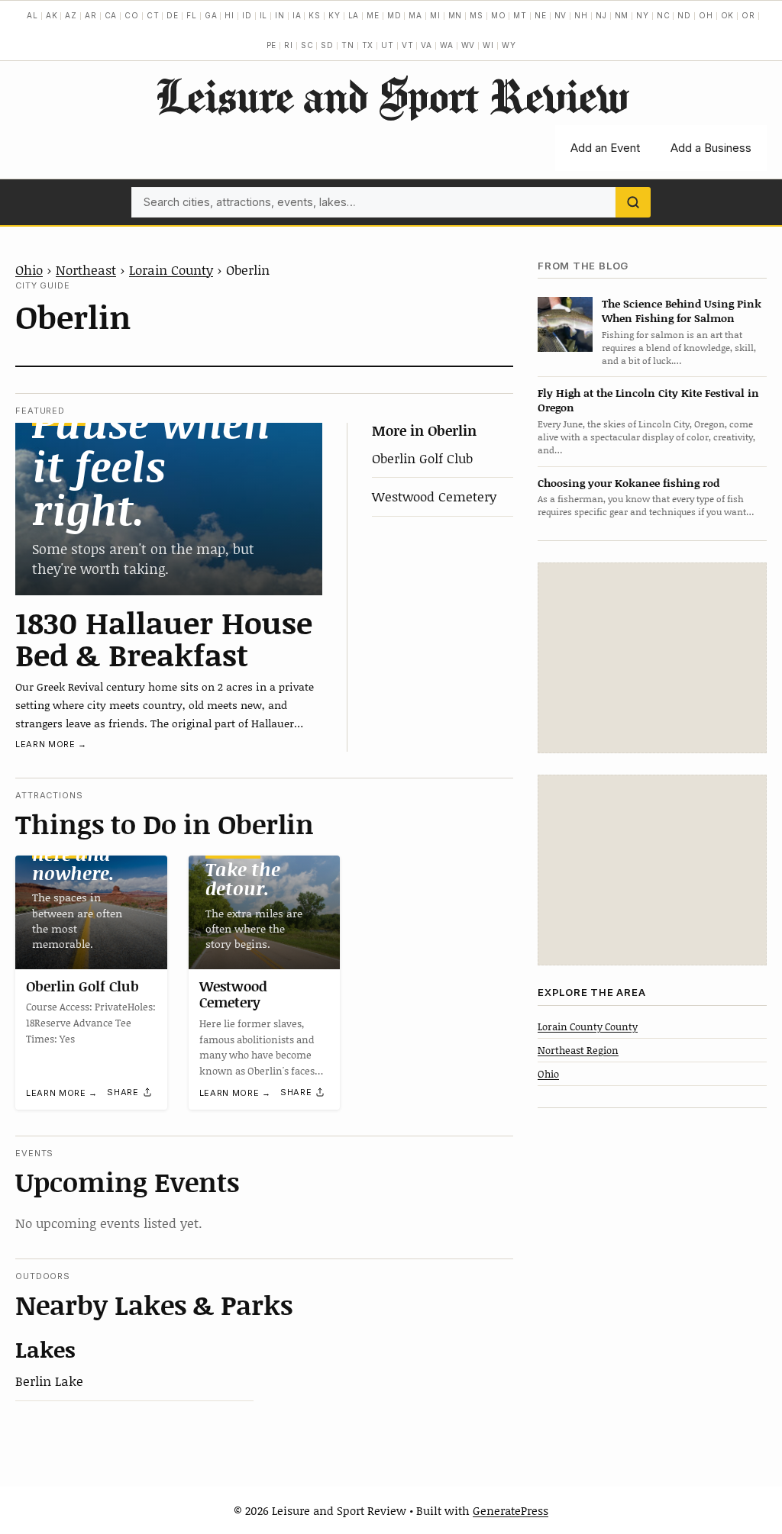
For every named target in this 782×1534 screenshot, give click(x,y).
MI (435, 15)
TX (368, 45)
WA (447, 45)
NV (560, 15)
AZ (71, 15)
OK (728, 15)
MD (394, 15)
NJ (601, 15)
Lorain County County (588, 1026)
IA (297, 15)
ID (247, 15)
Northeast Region (578, 1050)
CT (153, 15)
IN (280, 15)
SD (327, 45)
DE (172, 15)
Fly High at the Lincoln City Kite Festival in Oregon (648, 400)
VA (426, 45)
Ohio (29, 269)
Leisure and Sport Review (391, 95)
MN (455, 15)
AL (32, 15)
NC (664, 15)
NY (642, 15)
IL (264, 15)
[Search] (633, 202)
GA (211, 15)
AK (52, 15)
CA (111, 15)
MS (476, 15)
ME (373, 15)
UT (387, 45)
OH (706, 15)
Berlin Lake (49, 1380)
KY (334, 15)
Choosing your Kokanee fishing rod (628, 483)
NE (541, 15)
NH (581, 15)
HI (229, 15)
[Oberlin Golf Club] (91, 912)
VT (408, 45)
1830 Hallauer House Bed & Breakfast (163, 638)
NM (622, 15)
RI (288, 45)
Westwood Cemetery (434, 496)
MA (415, 15)
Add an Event (605, 147)
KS (315, 15)
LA (354, 15)
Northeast (86, 269)
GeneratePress (510, 1510)
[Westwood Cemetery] (265, 912)
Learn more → (51, 744)
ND (684, 15)
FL (191, 15)
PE (272, 45)
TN (347, 45)
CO (131, 15)
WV (468, 45)
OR (748, 15)
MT (520, 15)
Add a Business (711, 147)
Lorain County (171, 269)
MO (498, 15)
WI (488, 45)
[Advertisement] (652, 657)
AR (91, 15)
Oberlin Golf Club (422, 458)
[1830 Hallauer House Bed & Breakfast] (168, 509)
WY (509, 45)
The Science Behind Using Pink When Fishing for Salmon (681, 310)
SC (307, 45)
